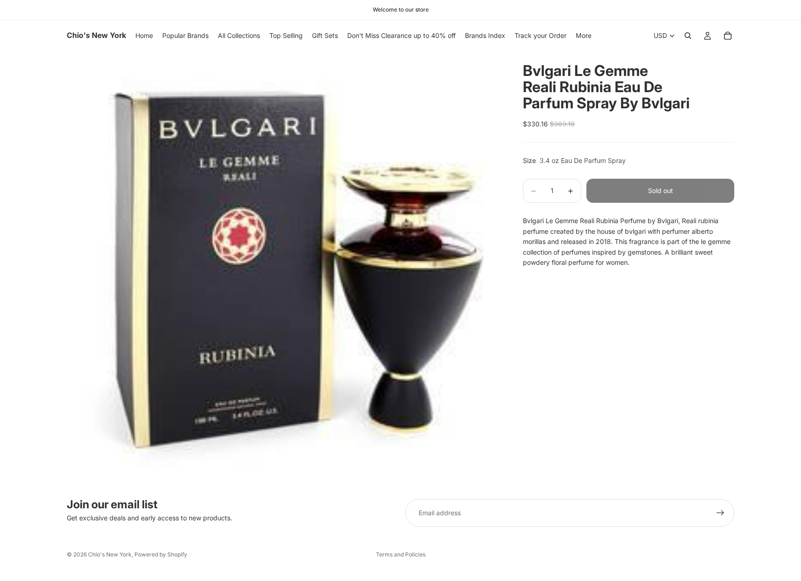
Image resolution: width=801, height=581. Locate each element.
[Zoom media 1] (284, 268)
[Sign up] (720, 513)
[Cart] (728, 35)
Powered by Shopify (160, 554)
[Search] (688, 35)
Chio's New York (110, 554)
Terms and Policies (401, 554)
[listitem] (583, 35)
